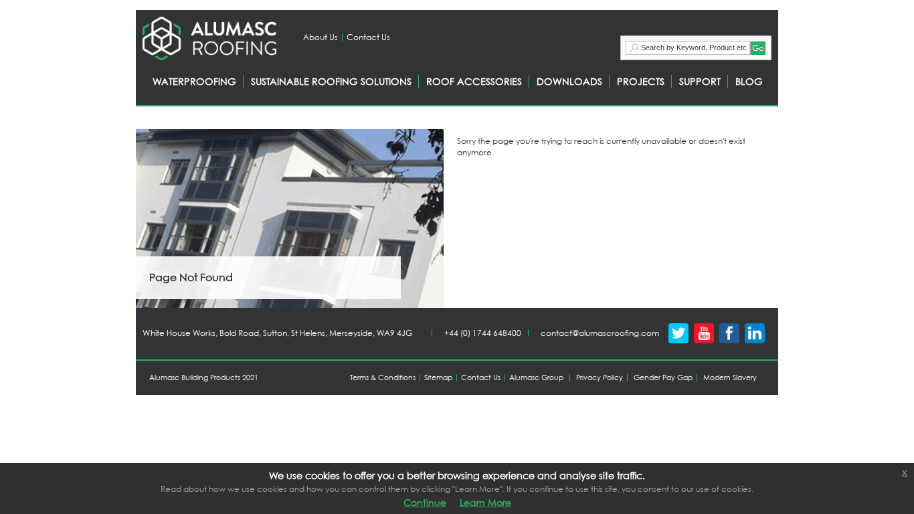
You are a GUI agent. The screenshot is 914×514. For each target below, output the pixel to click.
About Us (320, 37)
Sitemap (438, 377)
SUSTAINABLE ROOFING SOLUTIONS (331, 81)
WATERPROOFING (194, 81)
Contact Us (368, 37)
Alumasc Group (536, 377)
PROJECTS (640, 81)
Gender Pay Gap (663, 377)
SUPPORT (700, 81)
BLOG (749, 81)
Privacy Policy (599, 377)
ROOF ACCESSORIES (474, 81)
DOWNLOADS (569, 81)
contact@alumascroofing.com (600, 333)
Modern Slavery (730, 377)
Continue (424, 502)
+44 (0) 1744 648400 (482, 333)
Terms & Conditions (383, 377)
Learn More (485, 502)
